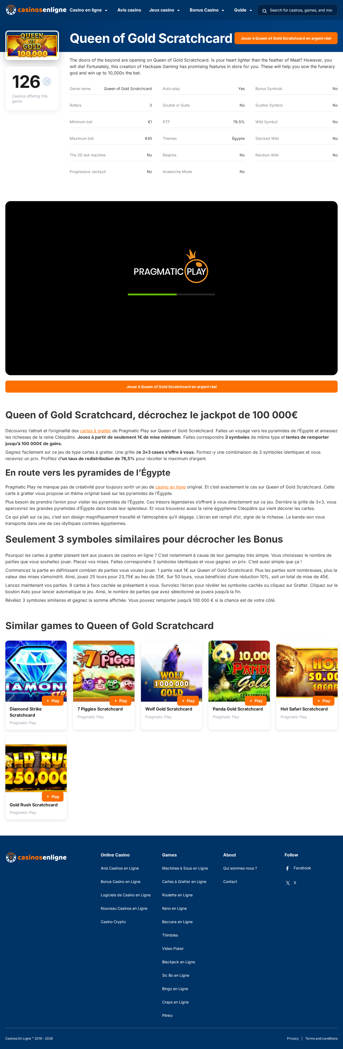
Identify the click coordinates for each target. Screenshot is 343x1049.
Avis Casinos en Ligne (120, 868)
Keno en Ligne (174, 908)
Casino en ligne (86, 10)
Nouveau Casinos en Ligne (124, 908)
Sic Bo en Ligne (175, 975)
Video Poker (173, 948)
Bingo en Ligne (175, 988)
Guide (240, 10)
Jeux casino (161, 10)
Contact (230, 881)
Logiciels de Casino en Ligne (126, 895)
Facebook (302, 868)
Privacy (293, 1038)
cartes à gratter (95, 430)
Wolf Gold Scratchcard (168, 709)
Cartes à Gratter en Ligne (184, 881)
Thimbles (170, 935)
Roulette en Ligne (177, 895)
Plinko (167, 1015)
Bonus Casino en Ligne (120, 881)
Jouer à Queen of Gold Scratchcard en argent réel (286, 38)
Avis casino (129, 10)
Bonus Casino (204, 10)
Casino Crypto (113, 921)
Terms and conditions (321, 1038)
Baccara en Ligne (177, 921)
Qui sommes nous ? (240, 868)
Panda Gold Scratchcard (238, 709)
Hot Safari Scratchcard (304, 709)
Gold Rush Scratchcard (34, 804)
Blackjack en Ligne (178, 962)
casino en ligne (170, 487)
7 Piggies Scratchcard (100, 709)
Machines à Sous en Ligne (185, 868)
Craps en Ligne (175, 1002)
